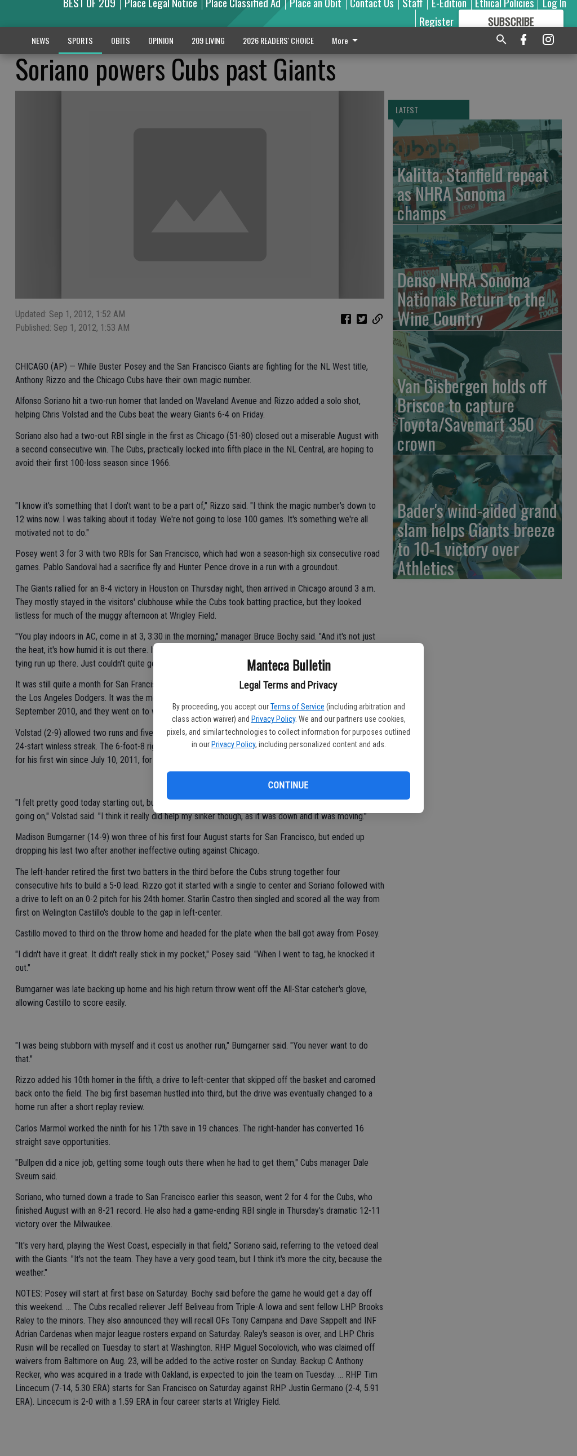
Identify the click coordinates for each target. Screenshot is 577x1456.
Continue (288, 785)
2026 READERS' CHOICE (278, 40)
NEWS (41, 40)
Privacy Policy (273, 718)
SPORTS (80, 40)
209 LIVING (208, 40)
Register (436, 21)
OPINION (161, 40)
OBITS (120, 40)
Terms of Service (297, 706)
